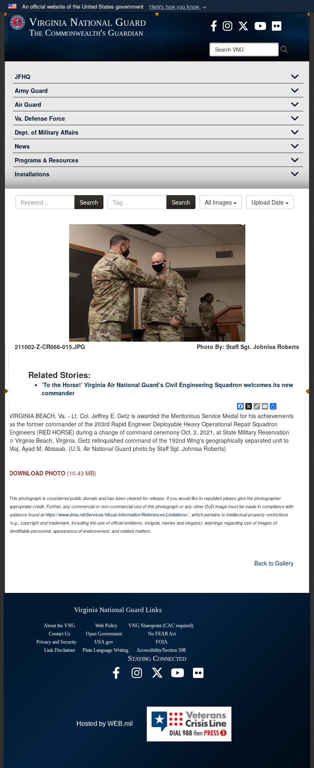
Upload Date (268, 202)
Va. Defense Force (40, 118)
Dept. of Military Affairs (46, 132)
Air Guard (28, 104)
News (22, 146)
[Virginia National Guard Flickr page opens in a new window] (276, 25)
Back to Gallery (274, 563)
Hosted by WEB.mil (104, 723)
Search (89, 202)
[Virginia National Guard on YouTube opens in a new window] (260, 25)
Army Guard (31, 90)
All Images (219, 202)
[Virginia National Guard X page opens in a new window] (243, 25)
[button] (178, 6)
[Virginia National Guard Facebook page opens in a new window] (214, 25)
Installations (32, 174)
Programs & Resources (46, 160)
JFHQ (22, 76)
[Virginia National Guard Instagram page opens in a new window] (227, 25)
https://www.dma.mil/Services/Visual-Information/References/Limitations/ (116, 514)
